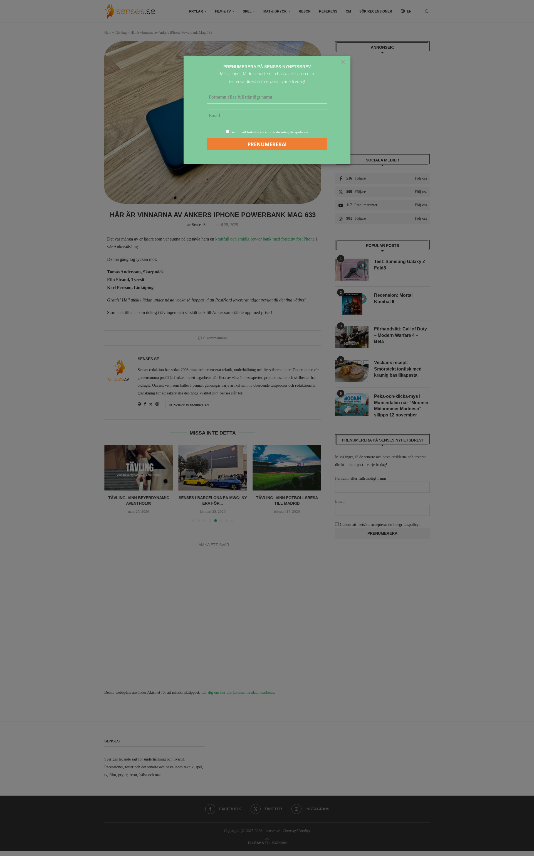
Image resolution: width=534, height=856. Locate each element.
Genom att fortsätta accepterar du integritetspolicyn (269, 132)
